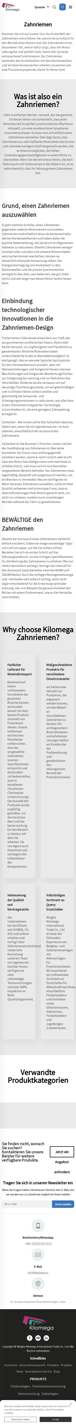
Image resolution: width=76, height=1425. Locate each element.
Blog (57, 1371)
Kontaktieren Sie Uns (38, 1371)
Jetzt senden (63, 1204)
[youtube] (38, 1338)
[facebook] (29, 1338)
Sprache (40, 7)
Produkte (53, 1365)
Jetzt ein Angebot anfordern (62, 1153)
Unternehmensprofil (32, 1365)
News (19, 1371)
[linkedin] (46, 1338)
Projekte (66, 1365)
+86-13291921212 (38, 1243)
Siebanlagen (50, 1394)
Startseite (10, 1365)
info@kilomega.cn (38, 1272)
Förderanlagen (20, 1386)
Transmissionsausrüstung (49, 1386)
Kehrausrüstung (29, 1394)
